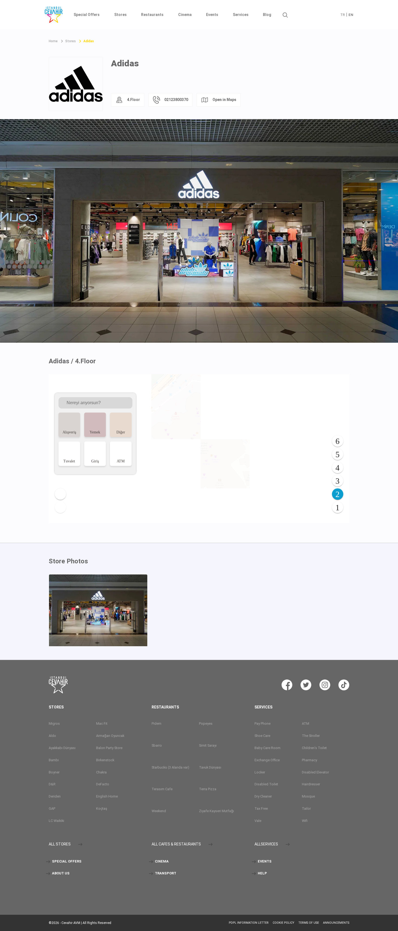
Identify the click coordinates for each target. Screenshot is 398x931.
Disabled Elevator (315, 772)
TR (342, 15)
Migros (54, 723)
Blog (267, 14)
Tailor (306, 809)
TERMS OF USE (308, 923)
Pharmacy (309, 760)
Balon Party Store (109, 748)
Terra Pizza (207, 789)
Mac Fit (101, 723)
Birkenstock (105, 760)
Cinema (185, 14)
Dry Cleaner (263, 797)
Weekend (159, 811)
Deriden (55, 797)
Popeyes (206, 723)
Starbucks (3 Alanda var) (170, 767)
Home (53, 41)
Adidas (88, 41)
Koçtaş (101, 809)
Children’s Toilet (314, 748)
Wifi (305, 821)
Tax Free (261, 809)
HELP (262, 873)
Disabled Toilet (266, 784)
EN (350, 15)
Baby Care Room (267, 748)
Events (212, 14)
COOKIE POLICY (283, 923)
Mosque (308, 797)
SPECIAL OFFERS (66, 862)
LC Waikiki (56, 821)
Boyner (54, 772)
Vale (258, 821)
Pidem (156, 723)
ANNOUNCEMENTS (336, 923)
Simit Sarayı (208, 745)
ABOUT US (60, 873)
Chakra (101, 772)
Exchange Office (267, 760)
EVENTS (264, 862)
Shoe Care (262, 736)
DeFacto (102, 784)
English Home (107, 797)
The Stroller (311, 736)
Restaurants (152, 14)
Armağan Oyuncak (110, 736)
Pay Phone (262, 723)
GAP (52, 809)
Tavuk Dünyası (210, 767)
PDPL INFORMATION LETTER (249, 923)
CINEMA (161, 862)
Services (241, 14)
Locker (260, 772)
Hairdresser (311, 784)
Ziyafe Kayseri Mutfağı (216, 811)
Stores (120, 14)
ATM (305, 723)
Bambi (54, 760)
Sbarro (157, 745)
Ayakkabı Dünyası (62, 748)
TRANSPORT (165, 873)
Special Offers (87, 14)
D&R (52, 784)
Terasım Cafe (162, 789)
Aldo (52, 736)
